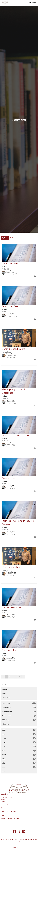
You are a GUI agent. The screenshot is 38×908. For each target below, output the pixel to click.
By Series (13, 238)
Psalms (4, 689)
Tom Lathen (18, 716)
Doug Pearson (18, 712)
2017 (18, 767)
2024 (18, 738)
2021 (18, 751)
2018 (18, 763)
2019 (18, 759)
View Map (4, 804)
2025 (18, 734)
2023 (18, 742)
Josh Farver (18, 703)
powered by (18, 849)
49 (19, 677)
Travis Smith (18, 707)
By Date (4, 238)
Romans (5, 693)
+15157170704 (11, 811)
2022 (18, 746)
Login (19, 840)
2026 (18, 730)
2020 (18, 755)
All (3, 771)
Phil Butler (18, 720)
